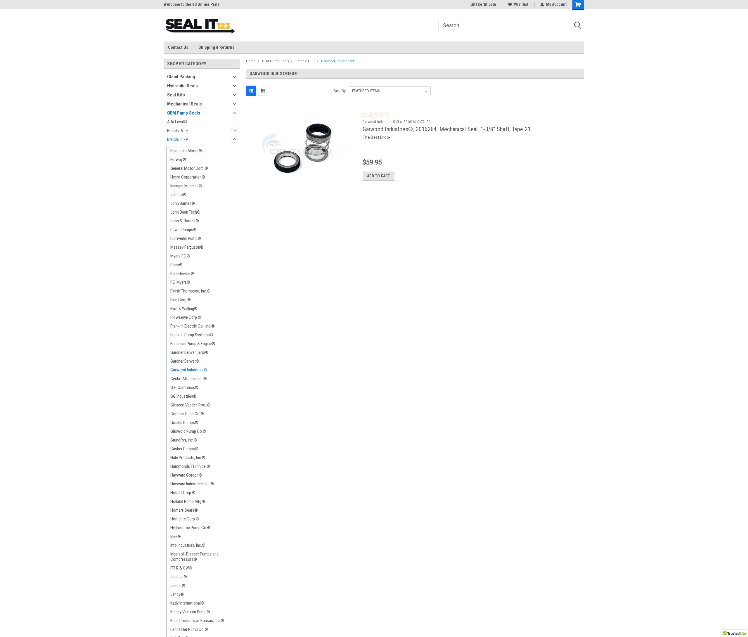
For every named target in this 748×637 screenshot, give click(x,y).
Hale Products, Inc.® (187, 457)
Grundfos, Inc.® (183, 440)
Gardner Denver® (184, 361)
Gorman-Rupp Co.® (187, 413)
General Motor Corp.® (189, 168)
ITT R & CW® (181, 568)
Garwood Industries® (188, 370)
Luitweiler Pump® (185, 238)
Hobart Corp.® (182, 492)
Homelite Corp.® (184, 519)
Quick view (302, 181)
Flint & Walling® (184, 308)
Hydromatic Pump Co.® (190, 527)
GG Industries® (183, 396)
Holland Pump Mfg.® (188, 501)
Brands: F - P (177, 139)
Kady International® (187, 603)
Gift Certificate (483, 4)
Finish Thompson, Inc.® (190, 291)
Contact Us (178, 47)
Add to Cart (378, 176)
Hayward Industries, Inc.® (192, 484)
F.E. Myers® (180, 282)
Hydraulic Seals (182, 86)
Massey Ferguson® (187, 247)
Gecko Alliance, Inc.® (188, 378)
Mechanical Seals (184, 104)
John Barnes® (182, 203)
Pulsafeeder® (182, 273)
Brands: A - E (177, 130)
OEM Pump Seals (183, 113)
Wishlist (521, 4)
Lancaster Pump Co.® (189, 629)
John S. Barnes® (184, 221)
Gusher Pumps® (184, 448)
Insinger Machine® (186, 185)
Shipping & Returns (216, 47)
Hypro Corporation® (187, 177)
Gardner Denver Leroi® (189, 352)
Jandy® (177, 594)
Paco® (176, 264)
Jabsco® (178, 194)
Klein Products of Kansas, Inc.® (197, 620)
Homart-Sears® (184, 510)
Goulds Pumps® (184, 422)
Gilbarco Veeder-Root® (190, 405)
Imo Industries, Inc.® (187, 545)
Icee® (175, 536)
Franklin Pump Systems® (191, 334)
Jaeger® (177, 585)
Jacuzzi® (178, 576)
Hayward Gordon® (186, 475)
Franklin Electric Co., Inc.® (192, 326)
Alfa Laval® (177, 121)
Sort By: (340, 91)
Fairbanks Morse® (186, 150)
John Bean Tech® (185, 212)
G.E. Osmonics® (184, 387)
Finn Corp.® (180, 299)
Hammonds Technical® (190, 466)
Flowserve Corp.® (185, 317)
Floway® (178, 159)
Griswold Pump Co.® (188, 431)
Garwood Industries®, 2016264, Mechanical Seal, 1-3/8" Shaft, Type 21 (447, 129)
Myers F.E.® (180, 256)
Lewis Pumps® (183, 229)
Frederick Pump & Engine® (192, 343)
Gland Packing (181, 76)
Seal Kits (176, 95)
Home (251, 61)
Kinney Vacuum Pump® (190, 612)
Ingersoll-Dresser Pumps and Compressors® (194, 556)
